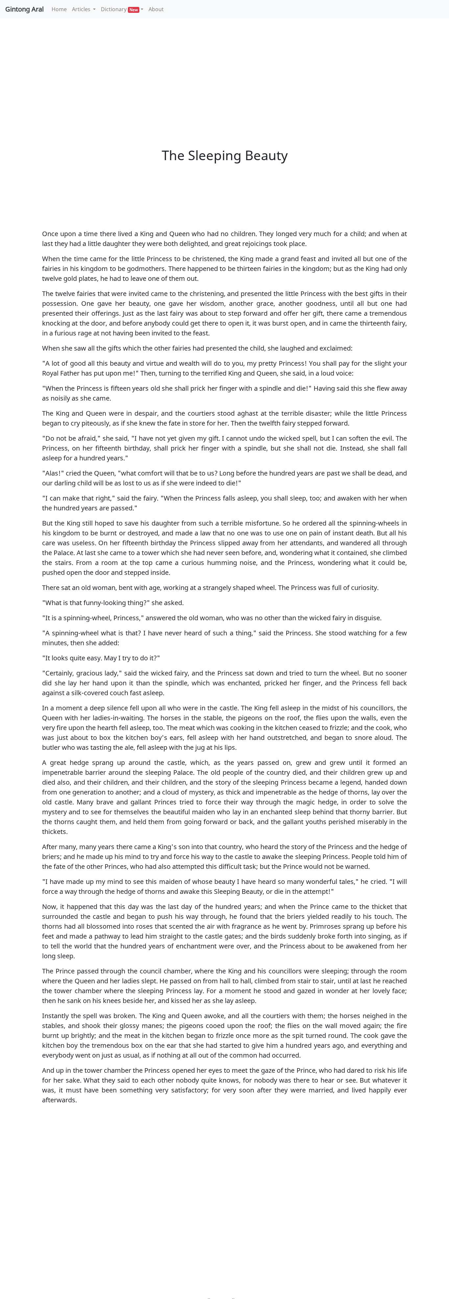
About (156, 9)
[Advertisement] (224, 72)
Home (60, 9)
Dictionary (119, 9)
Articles (82, 9)
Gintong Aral (24, 9)
